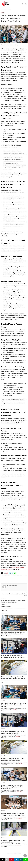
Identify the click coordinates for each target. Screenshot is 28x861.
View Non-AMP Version (17, 853)
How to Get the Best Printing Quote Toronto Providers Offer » (14, 594)
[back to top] (25, 855)
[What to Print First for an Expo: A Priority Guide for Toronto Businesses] (14, 646)
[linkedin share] (10, 573)
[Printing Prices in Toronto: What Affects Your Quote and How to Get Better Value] (14, 802)
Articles (3, 12)
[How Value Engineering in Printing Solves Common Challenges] (14, 829)
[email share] (5, 573)
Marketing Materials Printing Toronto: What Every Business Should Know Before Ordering (13, 634)
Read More (15, 709)
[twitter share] (2, 573)
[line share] (15, 573)
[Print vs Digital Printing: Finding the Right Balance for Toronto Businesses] (14, 667)
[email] (7, 859)
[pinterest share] (7, 573)
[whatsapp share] (12, 573)
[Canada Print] (5, 3)
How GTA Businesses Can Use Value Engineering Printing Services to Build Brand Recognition (12, 787)
